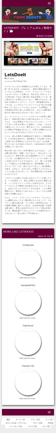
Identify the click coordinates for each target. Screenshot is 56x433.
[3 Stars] (8, 81)
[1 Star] (5, 81)
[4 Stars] (10, 81)
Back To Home (45, 36)
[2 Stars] (7, 81)
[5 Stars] (11, 81)
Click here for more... (28, 278)
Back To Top (44, 236)
